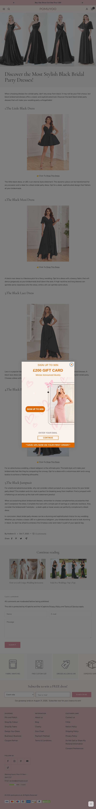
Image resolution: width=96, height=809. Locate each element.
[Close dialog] (71, 364)
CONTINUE (48, 438)
